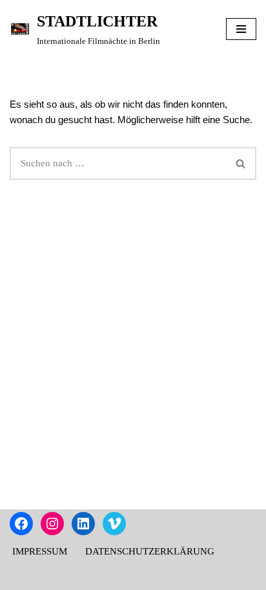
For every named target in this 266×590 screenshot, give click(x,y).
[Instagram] (52, 523)
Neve (77, 577)
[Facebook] (21, 523)
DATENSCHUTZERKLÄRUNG (149, 551)
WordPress (179, 577)
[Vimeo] (114, 523)
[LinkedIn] (83, 523)
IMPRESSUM (39, 551)
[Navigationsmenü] (241, 29)
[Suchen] (241, 163)
